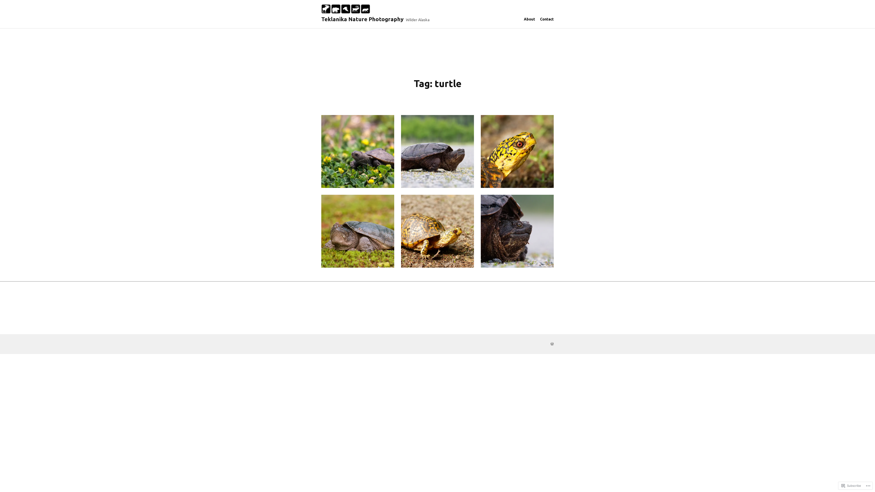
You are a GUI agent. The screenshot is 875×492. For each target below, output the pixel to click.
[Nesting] (357, 231)
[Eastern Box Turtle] (437, 231)
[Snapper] (437, 151)
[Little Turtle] (357, 151)
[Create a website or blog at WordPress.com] (552, 344)
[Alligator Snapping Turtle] (517, 231)
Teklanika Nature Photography (362, 19)
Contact (547, 19)
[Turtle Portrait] (517, 151)
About (529, 19)
